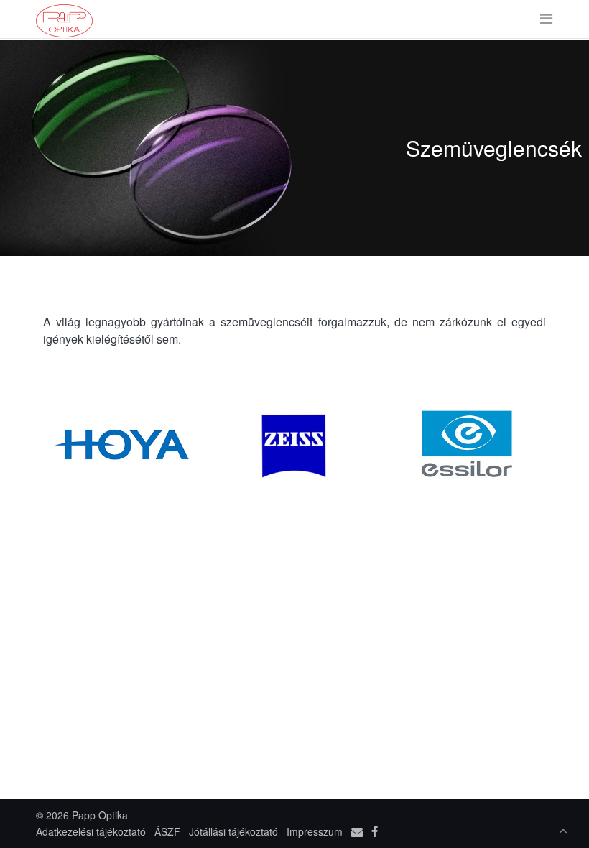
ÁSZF (167, 831)
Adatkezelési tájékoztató (91, 831)
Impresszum (315, 831)
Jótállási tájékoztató (233, 831)
